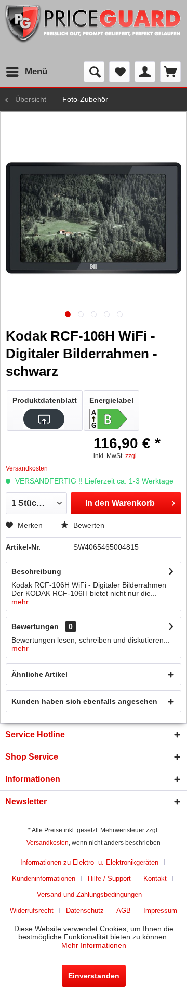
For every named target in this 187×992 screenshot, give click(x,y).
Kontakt (155, 878)
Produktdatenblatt (44, 400)
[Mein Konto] (145, 71)
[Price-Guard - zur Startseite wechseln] (93, 30)
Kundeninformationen (43, 878)
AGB (123, 911)
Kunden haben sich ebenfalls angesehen (84, 701)
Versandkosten (47, 842)
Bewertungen (35, 626)
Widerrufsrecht (32, 911)
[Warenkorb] (170, 71)
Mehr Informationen (93, 945)
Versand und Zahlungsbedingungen (89, 894)
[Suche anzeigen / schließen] (94, 71)
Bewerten (87, 525)
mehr (20, 601)
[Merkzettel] (119, 71)
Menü (36, 71)
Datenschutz (85, 911)
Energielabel (111, 400)
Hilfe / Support (109, 878)
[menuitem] (26, 71)
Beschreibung (36, 571)
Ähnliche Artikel (39, 674)
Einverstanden (93, 976)
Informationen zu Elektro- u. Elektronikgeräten (89, 862)
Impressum (160, 911)
